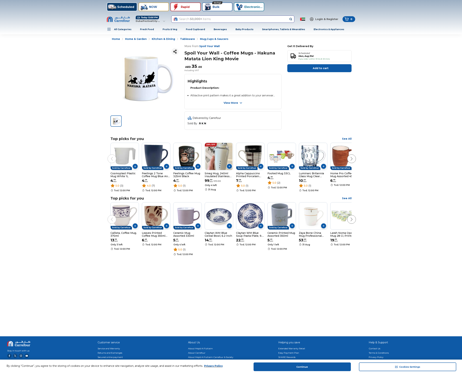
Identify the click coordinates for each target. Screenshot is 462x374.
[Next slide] (348, 155)
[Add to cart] (135, 166)
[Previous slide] (108, 155)
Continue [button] (302, 367)
